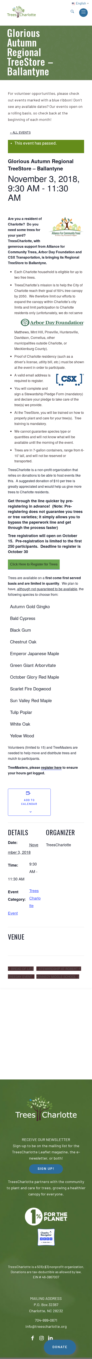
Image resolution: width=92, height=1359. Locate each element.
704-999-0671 (46, 1321)
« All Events (20, 132)
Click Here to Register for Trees (34, 564)
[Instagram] (41, 1338)
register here (51, 767)
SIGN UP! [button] (46, 1169)
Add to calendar (29, 802)
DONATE (59, 1347)
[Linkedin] (50, 1338)
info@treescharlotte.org (46, 1327)
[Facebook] (32, 1338)
